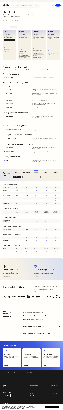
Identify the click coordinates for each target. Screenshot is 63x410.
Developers (31, 5)
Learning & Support (24, 5)
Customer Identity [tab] (13, 26)
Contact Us (53, 389)
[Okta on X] (5, 403)
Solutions (17, 5)
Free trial (53, 5)
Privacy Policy (19, 408)
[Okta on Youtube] (3, 403)
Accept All (56, 407)
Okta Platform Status (54, 391)
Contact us (58, 5)
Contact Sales (32, 395)
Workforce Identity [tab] (7, 26)
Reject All (48, 407)
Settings (41, 407)
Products (12, 5)
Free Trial (31, 393)
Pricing (31, 391)
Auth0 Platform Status (55, 393)
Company (36, 5)
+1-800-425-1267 (9, 392)
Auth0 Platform (33, 389)
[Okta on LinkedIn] (7, 403)
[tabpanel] (31, 200)
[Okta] (6, 5)
